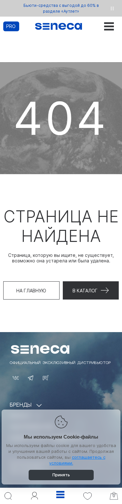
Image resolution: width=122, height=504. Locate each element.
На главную (31, 290)
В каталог (85, 290)
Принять (61, 474)
